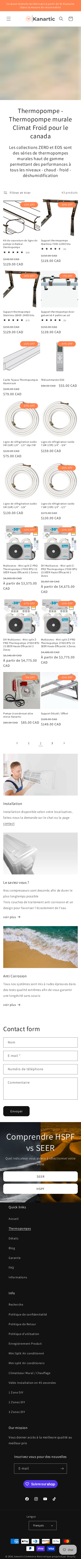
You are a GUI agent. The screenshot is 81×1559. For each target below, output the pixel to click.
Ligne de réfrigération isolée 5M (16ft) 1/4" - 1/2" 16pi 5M (20, 443)
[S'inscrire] (62, 1468)
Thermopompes (20, 1228)
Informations (18, 1277)
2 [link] (40, 743)
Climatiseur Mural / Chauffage (29, 1373)
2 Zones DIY (17, 1402)
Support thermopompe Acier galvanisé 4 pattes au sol (58, 313)
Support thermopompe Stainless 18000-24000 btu (18, 313)
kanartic (19, 1556)
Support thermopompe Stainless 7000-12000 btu (56, 242)
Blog (12, 1248)
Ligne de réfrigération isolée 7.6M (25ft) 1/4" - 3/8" (58, 443)
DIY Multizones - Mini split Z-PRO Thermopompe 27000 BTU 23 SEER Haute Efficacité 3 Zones (21, 644)
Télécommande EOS (53, 379)
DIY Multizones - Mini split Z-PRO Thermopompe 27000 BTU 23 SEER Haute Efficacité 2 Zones (59, 570)
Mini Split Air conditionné (26, 1353)
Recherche (16, 1304)
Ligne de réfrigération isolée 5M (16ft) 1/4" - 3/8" (20, 505)
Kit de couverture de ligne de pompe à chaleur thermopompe (20, 244)
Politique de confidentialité (28, 1314)
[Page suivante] (64, 743)
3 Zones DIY (17, 1412)
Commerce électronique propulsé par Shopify (49, 1556)
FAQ (11, 1267)
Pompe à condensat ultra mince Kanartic (18, 715)
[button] (8, 19)
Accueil (14, 1219)
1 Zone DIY (16, 1392)
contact (8, 823)
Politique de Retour (22, 1324)
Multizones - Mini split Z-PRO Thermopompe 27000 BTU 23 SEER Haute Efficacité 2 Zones (20, 569)
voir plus (9, 917)
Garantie (15, 1258)
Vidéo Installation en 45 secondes (32, 1383)
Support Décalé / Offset (54, 713)
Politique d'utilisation (24, 1334)
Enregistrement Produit (25, 1344)
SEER (40, 1176)
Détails (13, 1238)
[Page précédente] (17, 743)
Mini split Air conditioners (26, 1363)
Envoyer (16, 1111)
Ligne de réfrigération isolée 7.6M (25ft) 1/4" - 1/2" (58, 505)
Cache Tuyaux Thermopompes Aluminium (20, 381)
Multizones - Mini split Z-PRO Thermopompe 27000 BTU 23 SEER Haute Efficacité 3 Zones (58, 643)
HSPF (40, 1189)
